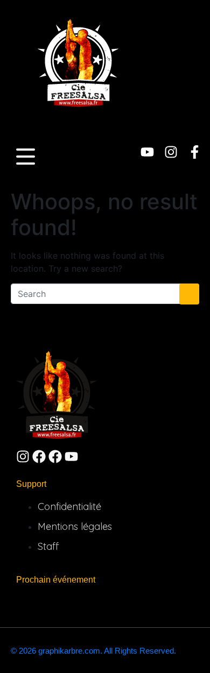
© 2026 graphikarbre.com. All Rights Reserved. (93, 650)
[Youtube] (147, 152)
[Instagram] (171, 152)
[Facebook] (39, 456)
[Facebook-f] (194, 152)
